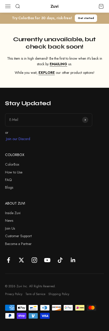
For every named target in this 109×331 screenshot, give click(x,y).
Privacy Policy (13, 294)
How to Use (13, 172)
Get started (86, 18)
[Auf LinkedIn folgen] (73, 260)
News (9, 220)
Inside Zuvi (13, 212)
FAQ (8, 179)
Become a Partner (18, 243)
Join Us (10, 228)
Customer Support (18, 235)
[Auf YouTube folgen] (47, 260)
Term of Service (35, 294)
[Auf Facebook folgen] (8, 260)
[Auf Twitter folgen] (21, 260)
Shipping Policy (58, 294)
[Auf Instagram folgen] (34, 260)
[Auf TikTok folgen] (60, 260)
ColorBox (12, 164)
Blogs (9, 187)
